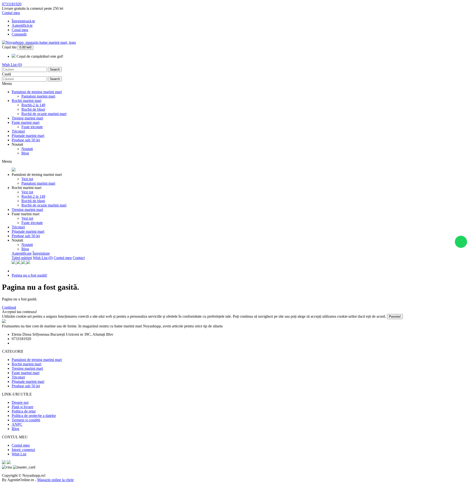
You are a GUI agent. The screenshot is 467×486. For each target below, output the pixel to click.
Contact (79, 258)
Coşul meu (20, 30)
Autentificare (22, 253)
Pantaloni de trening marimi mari (37, 92)
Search (55, 69)
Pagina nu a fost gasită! (29, 275)
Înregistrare (41, 253)
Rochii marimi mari (26, 101)
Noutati (17, 144)
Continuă (9, 307)
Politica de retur (24, 411)
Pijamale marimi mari (28, 136)
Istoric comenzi (23, 450)
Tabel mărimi (22, 258)
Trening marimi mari (27, 118)
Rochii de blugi (33, 109)
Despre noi (20, 402)
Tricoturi (18, 131)
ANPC (17, 424)
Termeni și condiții (26, 420)
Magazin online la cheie (55, 480)
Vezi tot (27, 179)
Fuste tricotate (32, 127)
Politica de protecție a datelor (34, 416)
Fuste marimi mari (25, 122)
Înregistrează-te (23, 21)
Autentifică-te (22, 25)
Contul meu (63, 258)
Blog (25, 153)
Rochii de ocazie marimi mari (43, 114)
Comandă (19, 34)
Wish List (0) (12, 65)
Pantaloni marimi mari (38, 96)
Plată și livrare (22, 407)
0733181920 (11, 4)
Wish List (19, 454)
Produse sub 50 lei (26, 140)
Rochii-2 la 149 (33, 105)
